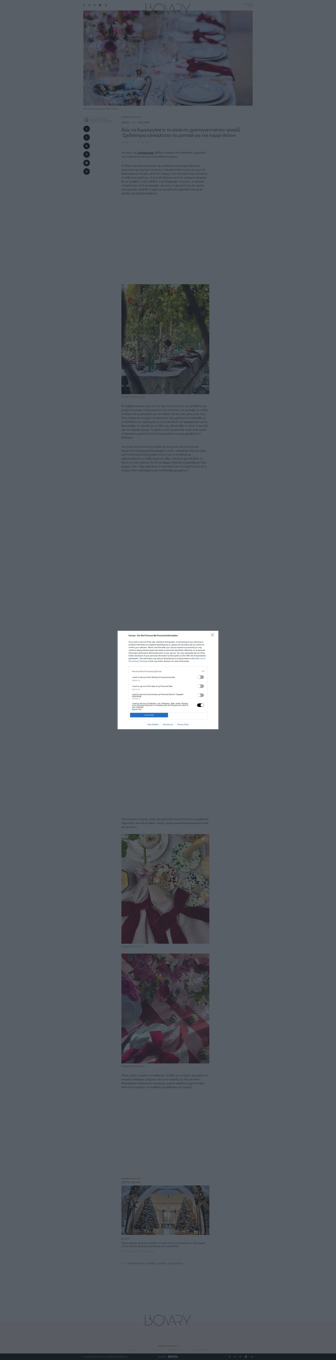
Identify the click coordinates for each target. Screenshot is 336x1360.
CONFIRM (149, 715)
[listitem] (168, 671)
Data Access (168, 724)
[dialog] (168, 680)
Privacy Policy (183, 724)
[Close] (213, 635)
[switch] (200, 677)
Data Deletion (153, 724)
